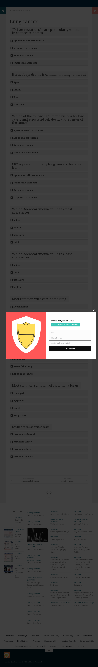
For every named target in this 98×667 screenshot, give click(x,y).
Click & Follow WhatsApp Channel (65, 324)
